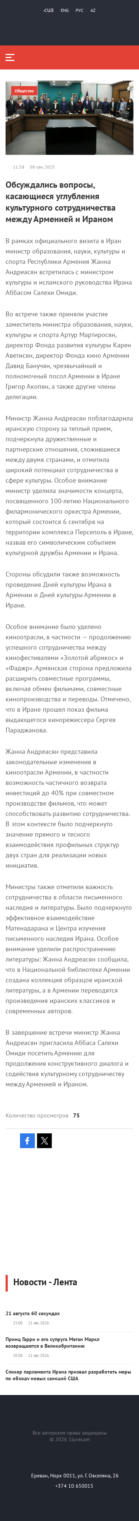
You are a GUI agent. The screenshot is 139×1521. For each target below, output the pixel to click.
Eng (65, 10)
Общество (24, 90)
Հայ (49, 10)
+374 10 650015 (74, 1486)
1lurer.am (79, 1439)
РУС (79, 10)
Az (93, 10)
